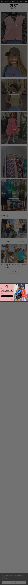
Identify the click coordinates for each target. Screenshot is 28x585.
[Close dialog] (27, 285)
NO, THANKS (7, 297)
